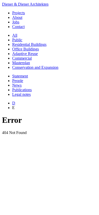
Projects (18, 13)
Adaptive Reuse (25, 53)
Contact (18, 26)
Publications (22, 90)
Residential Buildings (29, 44)
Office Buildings (25, 49)
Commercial (22, 58)
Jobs (15, 22)
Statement (20, 76)
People (17, 80)
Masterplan (21, 63)
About (17, 17)
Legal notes (21, 94)
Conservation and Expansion (35, 67)
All (14, 35)
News (17, 85)
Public (17, 40)
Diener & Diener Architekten (25, 4)
